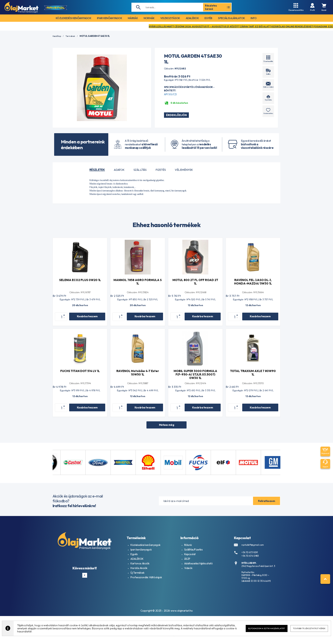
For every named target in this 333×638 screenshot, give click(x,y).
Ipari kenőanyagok (141, 549)
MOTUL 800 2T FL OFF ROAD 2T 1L (195, 281)
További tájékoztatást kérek (309, 628)
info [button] (253, 18)
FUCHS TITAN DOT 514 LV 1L (80, 371)
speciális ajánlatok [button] (231, 18)
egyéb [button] (208, 18)
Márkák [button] (133, 18)
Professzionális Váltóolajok (146, 577)
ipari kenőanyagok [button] (109, 18)
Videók (188, 568)
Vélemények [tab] (184, 170)
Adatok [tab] (119, 170)
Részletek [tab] (97, 170)
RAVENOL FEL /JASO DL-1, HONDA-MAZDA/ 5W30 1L (253, 281)
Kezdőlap (57, 36)
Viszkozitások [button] (170, 18)
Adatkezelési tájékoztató (198, 563)
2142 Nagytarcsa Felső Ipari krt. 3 (258, 566)
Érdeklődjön (176, 115)
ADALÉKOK (137, 559)
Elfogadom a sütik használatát (266, 628)
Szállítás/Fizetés (193, 549)
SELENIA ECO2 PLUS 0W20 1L (80, 280)
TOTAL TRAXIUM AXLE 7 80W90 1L (253, 372)
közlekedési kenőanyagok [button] (73, 18)
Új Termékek (137, 572)
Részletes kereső (211, 7)
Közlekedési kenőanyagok (145, 545)
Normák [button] (149, 18)
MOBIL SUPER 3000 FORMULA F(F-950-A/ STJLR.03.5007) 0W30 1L (195, 374)
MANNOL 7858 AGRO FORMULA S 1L (138, 281)
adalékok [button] (192, 18)
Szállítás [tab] (140, 170)
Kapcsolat (190, 554)
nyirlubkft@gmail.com (252, 544)
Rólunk (188, 545)
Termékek (70, 36)
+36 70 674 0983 (250, 555)
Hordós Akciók (138, 568)
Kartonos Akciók (140, 563)
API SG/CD (170, 94)
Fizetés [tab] (161, 170)
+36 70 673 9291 (249, 552)
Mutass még (166, 425)
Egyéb (134, 554)
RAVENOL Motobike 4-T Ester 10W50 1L (137, 372)
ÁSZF (187, 559)
